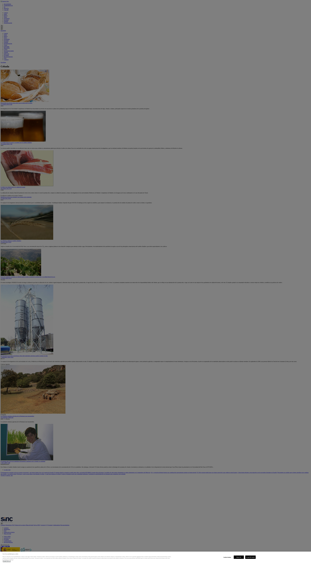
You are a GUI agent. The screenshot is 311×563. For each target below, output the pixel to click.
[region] (155, 557)
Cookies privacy (6, 561)
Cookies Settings (227, 557)
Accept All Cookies (250, 557)
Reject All (238, 557)
